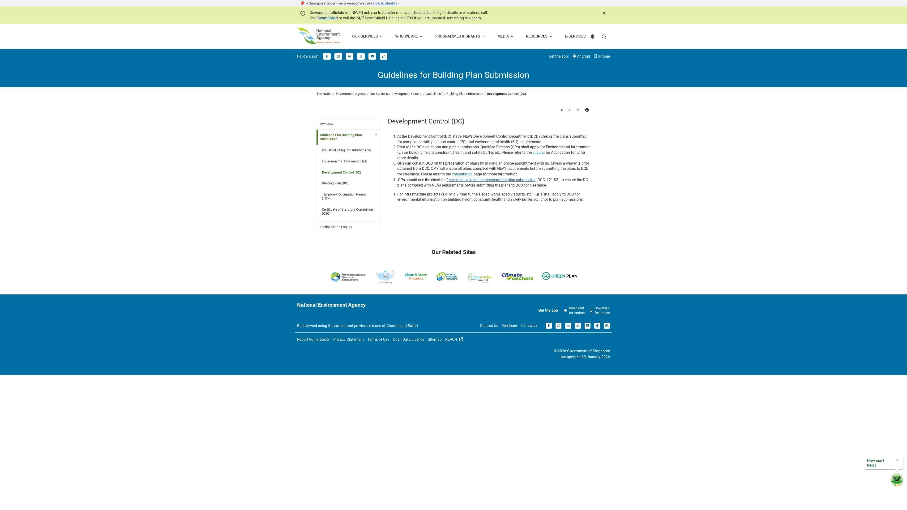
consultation (462, 174)
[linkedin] (349, 56)
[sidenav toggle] (376, 134)
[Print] (586, 110)
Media (503, 36)
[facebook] (327, 56)
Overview (326, 124)
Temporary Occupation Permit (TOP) (344, 196)
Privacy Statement (348, 339)
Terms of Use (378, 339)
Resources (537, 36)
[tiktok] (383, 56)
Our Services (365, 36)
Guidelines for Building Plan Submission (341, 137)
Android (583, 56)
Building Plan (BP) (335, 183)
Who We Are (406, 36)
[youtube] (372, 56)
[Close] (603, 12)
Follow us (529, 325)
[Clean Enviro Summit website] (479, 277)
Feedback (510, 325)
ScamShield (328, 18)
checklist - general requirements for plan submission (492, 180)
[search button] (604, 36)
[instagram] (338, 56)
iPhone (603, 56)
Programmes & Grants (457, 36)
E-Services (575, 36)
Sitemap (435, 339)
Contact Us (489, 325)
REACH (451, 339)
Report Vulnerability (313, 339)
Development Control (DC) (341, 172)
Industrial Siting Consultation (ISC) (347, 150)
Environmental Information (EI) (344, 161)
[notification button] (592, 36)
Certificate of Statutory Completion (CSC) (347, 211)
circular (539, 152)
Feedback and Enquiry (336, 227)
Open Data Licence (408, 339)
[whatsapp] (361, 56)
